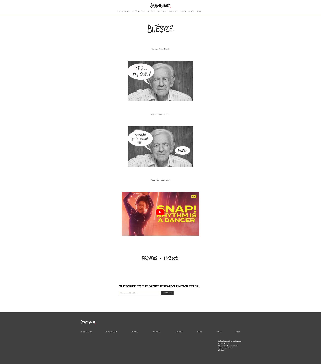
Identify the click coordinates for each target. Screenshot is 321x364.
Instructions (124, 12)
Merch (191, 12)
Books (183, 12)
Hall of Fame (139, 12)
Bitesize (162, 12)
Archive (152, 12)
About (198, 12)
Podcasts (173, 12)
